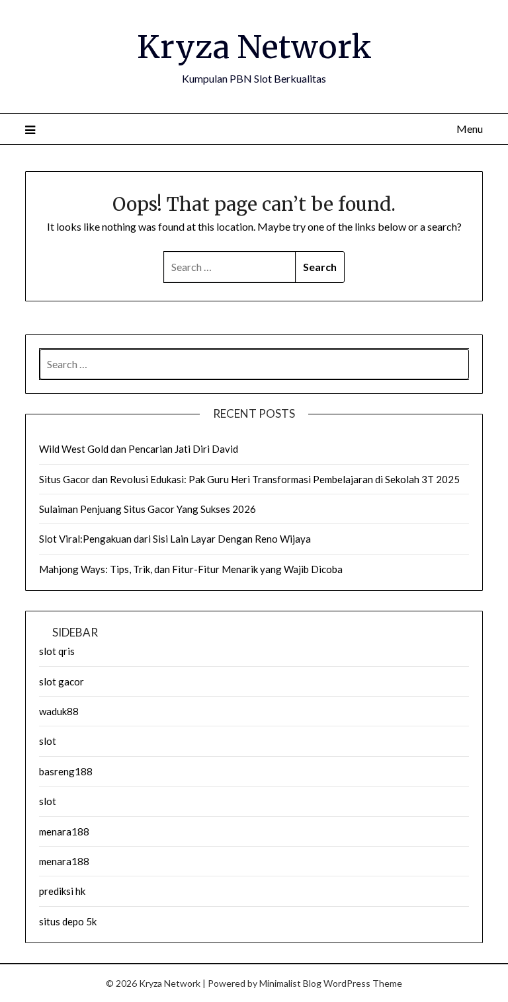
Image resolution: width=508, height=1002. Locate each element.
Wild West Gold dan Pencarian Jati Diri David (138, 449)
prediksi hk (62, 891)
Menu (469, 128)
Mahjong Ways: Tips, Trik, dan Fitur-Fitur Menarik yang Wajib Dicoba (191, 569)
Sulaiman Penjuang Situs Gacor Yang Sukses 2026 (147, 509)
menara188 (64, 831)
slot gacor (61, 681)
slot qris (57, 651)
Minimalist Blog (290, 983)
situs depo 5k (68, 921)
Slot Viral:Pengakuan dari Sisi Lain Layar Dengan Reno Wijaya (175, 539)
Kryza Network (254, 47)
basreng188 (66, 771)
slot (47, 741)
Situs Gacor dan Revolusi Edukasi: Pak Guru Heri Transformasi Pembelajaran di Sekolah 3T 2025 (249, 479)
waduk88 (59, 711)
